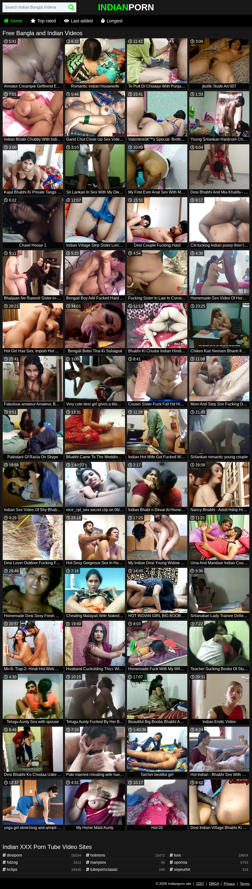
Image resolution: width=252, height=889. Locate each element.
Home (15, 20)
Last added (81, 20)
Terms (245, 884)
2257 (200, 884)
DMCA (214, 884)
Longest (114, 20)
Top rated (46, 20)
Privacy (229, 884)
